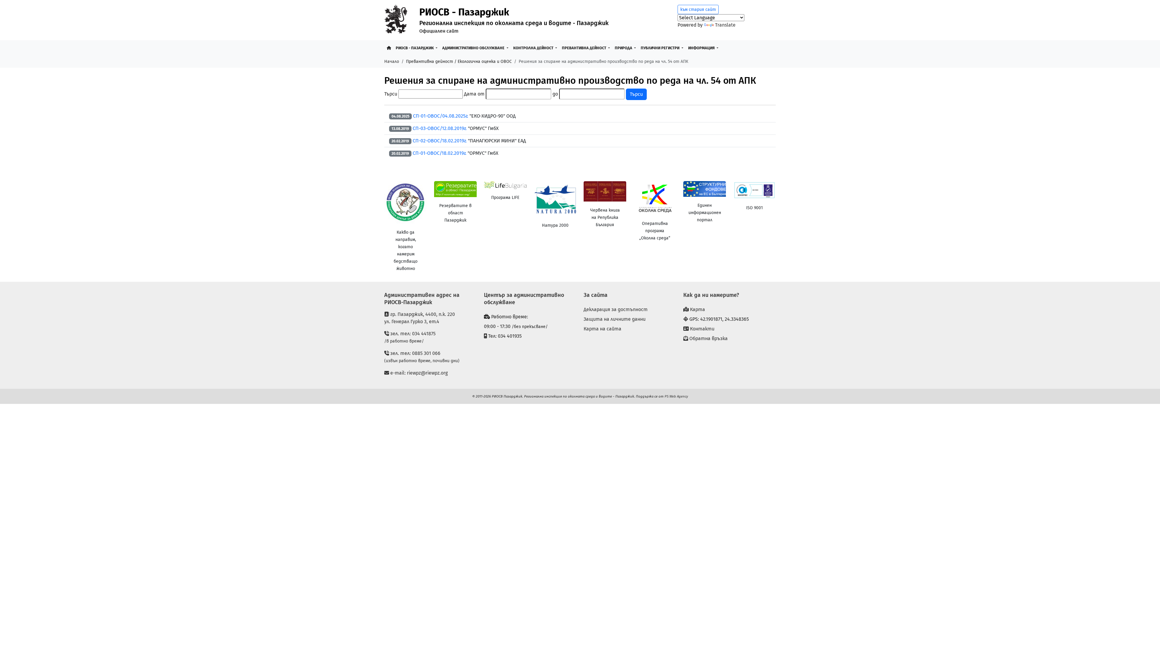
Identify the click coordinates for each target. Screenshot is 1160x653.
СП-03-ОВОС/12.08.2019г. (440, 128)
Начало (391, 61)
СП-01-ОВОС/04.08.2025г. (441, 116)
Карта (697, 309)
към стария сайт (698, 9)
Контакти (701, 329)
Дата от (474, 94)
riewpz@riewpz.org (427, 373)
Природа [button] (624, 48)
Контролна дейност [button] (533, 48)
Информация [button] (702, 48)
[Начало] (388, 48)
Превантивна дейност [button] (584, 48)
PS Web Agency (676, 396)
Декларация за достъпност (616, 309)
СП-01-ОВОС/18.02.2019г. (439, 153)
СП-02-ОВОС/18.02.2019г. (440, 141)
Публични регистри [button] (660, 48)
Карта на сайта (602, 329)
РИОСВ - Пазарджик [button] (415, 48)
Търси (390, 94)
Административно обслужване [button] (473, 48)
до (555, 94)
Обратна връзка (708, 338)
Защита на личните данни (615, 319)
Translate (725, 25)
